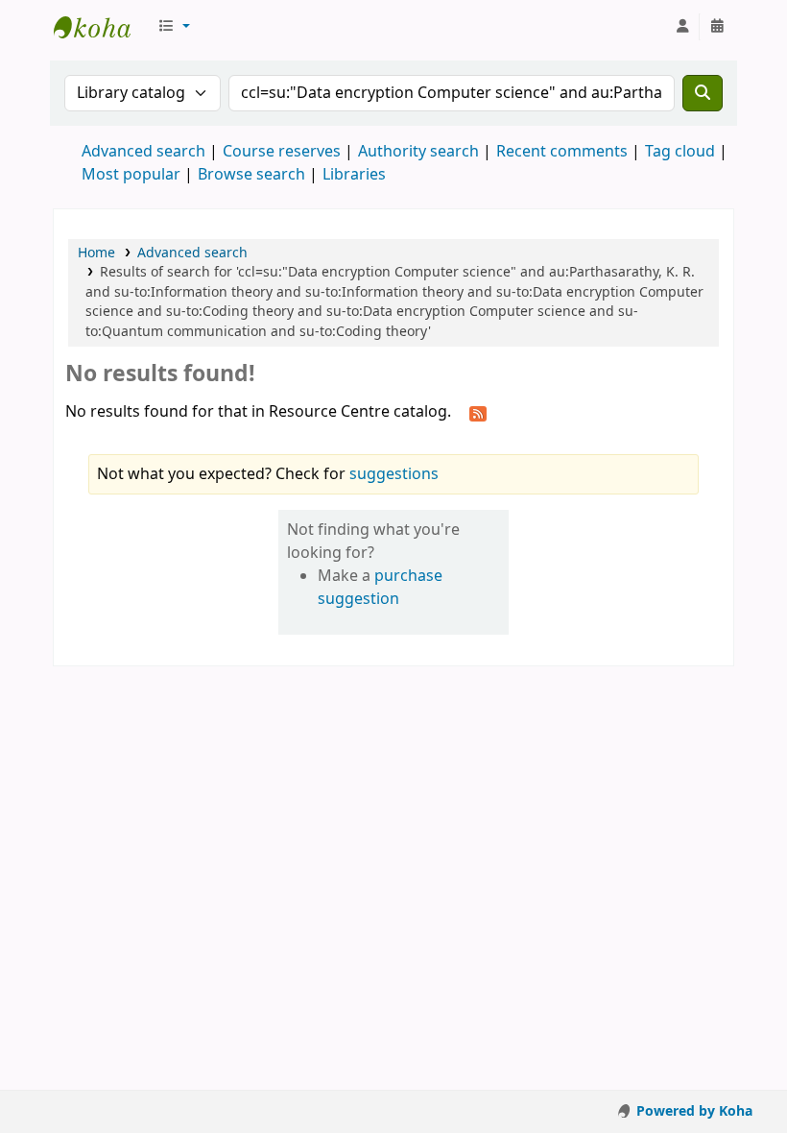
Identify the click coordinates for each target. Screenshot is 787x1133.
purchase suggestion (380, 588)
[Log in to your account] (682, 27)
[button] (174, 27)
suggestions (394, 474)
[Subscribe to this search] (478, 413)
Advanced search (143, 151)
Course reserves (282, 151)
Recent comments (562, 151)
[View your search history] (717, 27)
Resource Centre (102, 27)
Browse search (251, 174)
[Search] (702, 93)
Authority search (418, 151)
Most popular (131, 174)
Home (96, 253)
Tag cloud (680, 151)
